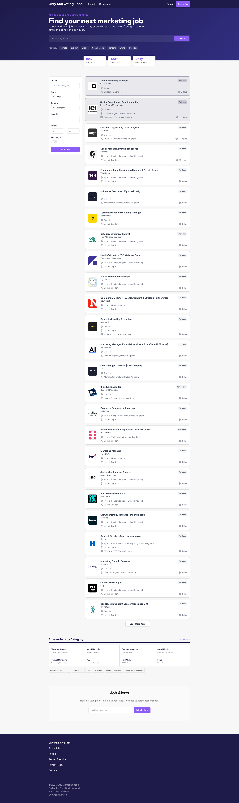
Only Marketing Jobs (66, 4)
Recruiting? (105, 4)
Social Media (98, 48)
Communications (56, 670)
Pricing (52, 753)
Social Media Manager (134, 670)
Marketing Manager (113, 670)
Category (55, 103)
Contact (53, 770)
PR (68, 670)
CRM (89, 670)
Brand (122, 48)
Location (55, 114)
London (74, 48)
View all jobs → (184, 640)
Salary (54, 125)
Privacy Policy (56, 764)
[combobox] (65, 119)
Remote (92, 4)
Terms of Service (57, 759)
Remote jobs (57, 137)
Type (53, 92)
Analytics (98, 670)
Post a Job (183, 4)
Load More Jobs (137, 624)
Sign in (170, 4)
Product (133, 48)
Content (112, 48)
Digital (85, 48)
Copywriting (78, 670)
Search (181, 38)
